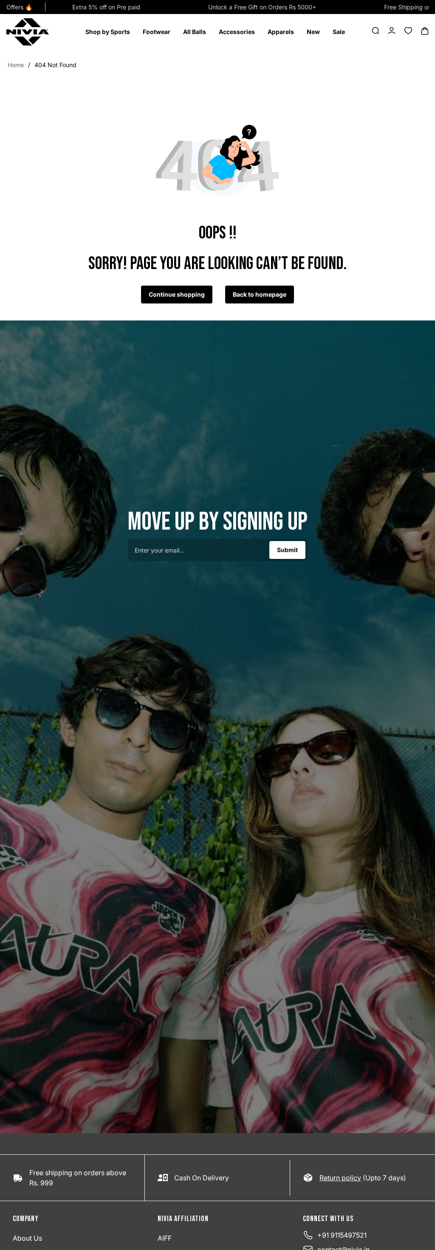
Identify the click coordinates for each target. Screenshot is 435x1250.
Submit (287, 549)
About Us (27, 1238)
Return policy (340, 1177)
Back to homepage (259, 294)
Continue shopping (177, 294)
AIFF (165, 1238)
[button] (107, 32)
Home (16, 64)
